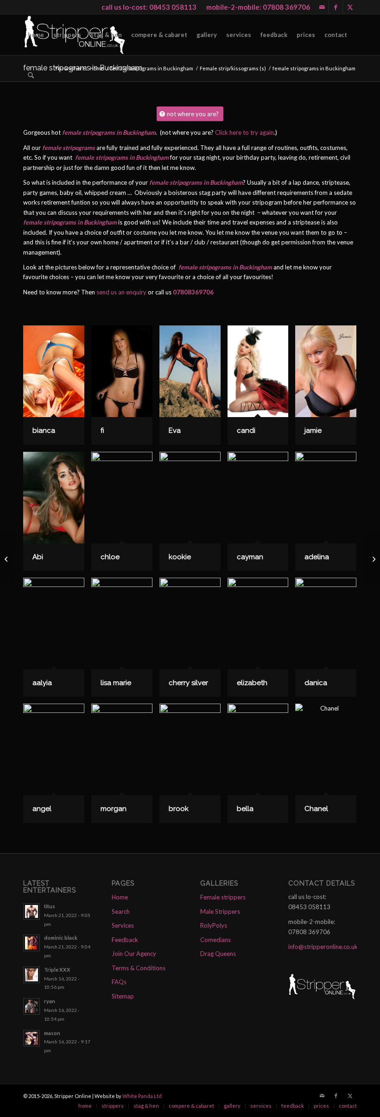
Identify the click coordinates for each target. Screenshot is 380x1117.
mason (52, 1033)
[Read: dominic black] (31, 943)
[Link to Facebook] (335, 7)
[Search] (30, 75)
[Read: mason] (31, 1038)
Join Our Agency (134, 953)
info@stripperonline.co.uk (323, 946)
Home (120, 897)
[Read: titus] (31, 911)
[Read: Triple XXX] (31, 975)
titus (49, 906)
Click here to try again (244, 132)
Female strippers (223, 897)
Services (123, 925)
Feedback (125, 939)
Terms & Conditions (138, 968)
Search (121, 911)
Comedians (215, 939)
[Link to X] (350, 7)
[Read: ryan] (31, 1006)
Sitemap (123, 996)
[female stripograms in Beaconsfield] (7, 558)
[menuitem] (36, 34)
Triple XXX (57, 970)
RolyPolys (213, 925)
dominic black (60, 938)
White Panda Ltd (142, 1096)
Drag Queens (218, 953)
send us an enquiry (121, 292)
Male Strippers (220, 911)
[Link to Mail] (322, 7)
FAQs (119, 982)
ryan (49, 1001)
